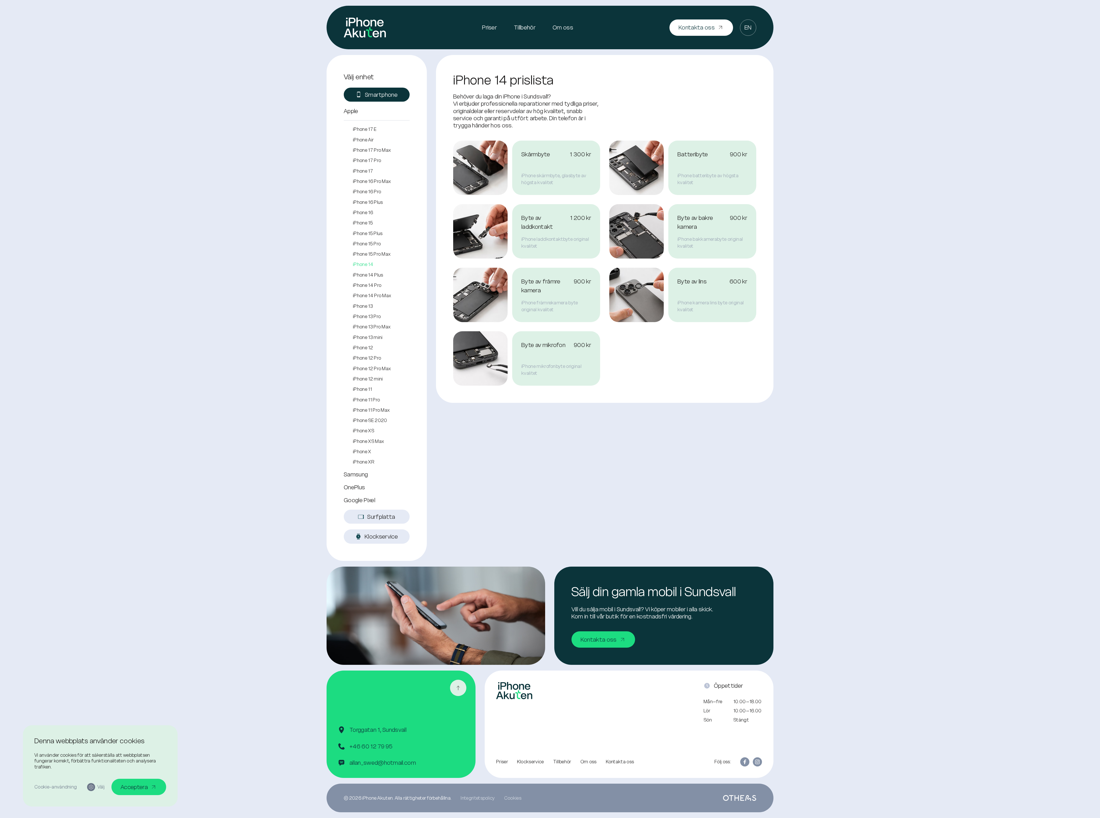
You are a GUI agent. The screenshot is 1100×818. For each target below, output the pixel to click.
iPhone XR (363, 462)
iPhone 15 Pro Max (371, 254)
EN (748, 27)
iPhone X (362, 451)
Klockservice (530, 761)
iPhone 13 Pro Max (371, 327)
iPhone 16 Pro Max (372, 181)
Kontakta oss (620, 761)
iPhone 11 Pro (366, 400)
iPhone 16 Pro (367, 191)
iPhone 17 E (365, 129)
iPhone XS (363, 430)
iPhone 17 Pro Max (372, 150)
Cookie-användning (55, 787)
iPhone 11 (362, 389)
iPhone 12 (363, 347)
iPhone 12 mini (368, 379)
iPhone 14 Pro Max (372, 295)
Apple (351, 111)
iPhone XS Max (368, 441)
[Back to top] (458, 688)
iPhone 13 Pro (367, 316)
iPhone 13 (363, 306)
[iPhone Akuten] (365, 27)
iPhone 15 (363, 223)
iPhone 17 (363, 171)
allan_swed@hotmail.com (382, 762)
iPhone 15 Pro (367, 244)
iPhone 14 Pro (367, 285)
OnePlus (354, 487)
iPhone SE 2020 (370, 420)
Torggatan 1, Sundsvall (377, 729)
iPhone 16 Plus (368, 202)
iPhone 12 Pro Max (372, 368)
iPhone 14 (363, 264)
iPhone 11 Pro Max (371, 410)
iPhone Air (363, 140)
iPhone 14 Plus (368, 275)
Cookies (512, 798)
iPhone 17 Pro (367, 160)
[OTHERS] (739, 798)
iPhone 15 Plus (367, 233)
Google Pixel (359, 500)
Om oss (563, 27)
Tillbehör (524, 27)
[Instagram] (757, 761)
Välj (101, 787)
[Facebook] (744, 761)
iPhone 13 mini (367, 337)
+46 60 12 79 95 (371, 746)
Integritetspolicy (478, 798)
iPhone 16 (363, 212)
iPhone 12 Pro (367, 358)
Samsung (356, 474)
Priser (489, 27)
